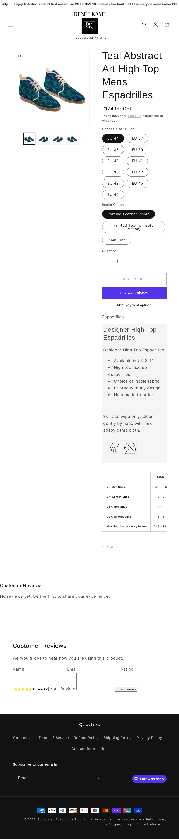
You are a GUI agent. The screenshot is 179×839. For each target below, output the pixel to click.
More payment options (134, 305)
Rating (127, 669)
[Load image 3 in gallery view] (58, 139)
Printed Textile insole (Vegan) (133, 227)
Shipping (134, 115)
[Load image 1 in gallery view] (29, 139)
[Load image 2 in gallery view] (44, 139)
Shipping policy (120, 824)
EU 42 (137, 172)
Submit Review (126, 689)
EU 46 (113, 194)
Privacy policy (100, 819)
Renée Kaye (46, 819)
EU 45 (137, 183)
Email (72, 669)
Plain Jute (116, 240)
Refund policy (156, 819)
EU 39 (137, 149)
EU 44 (113, 138)
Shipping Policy (117, 738)
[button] (10, 24)
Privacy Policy (149, 738)
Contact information (89, 748)
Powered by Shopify (71, 819)
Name (18, 669)
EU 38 (113, 149)
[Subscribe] (97, 778)
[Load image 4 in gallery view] (72, 139)
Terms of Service (53, 738)
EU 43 (113, 183)
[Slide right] (85, 139)
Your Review (62, 688)
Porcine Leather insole (128, 214)
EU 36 (113, 172)
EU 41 (137, 161)
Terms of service (128, 819)
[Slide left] (17, 139)
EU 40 (113, 161)
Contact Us (23, 738)
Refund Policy (86, 738)
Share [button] (112, 547)
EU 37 (137, 138)
